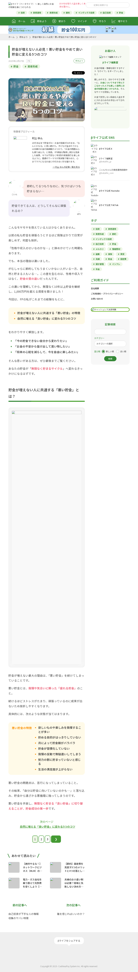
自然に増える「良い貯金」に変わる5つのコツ (47, 827)
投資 (23, 12)
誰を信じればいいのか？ (71, 914)
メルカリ (100, 249)
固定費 (123, 259)
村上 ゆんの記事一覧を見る (67, 166)
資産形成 (53, 12)
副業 (98, 254)
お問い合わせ (97, 298)
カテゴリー (99, 338)
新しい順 (110, 351)
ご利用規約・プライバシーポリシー (107, 293)
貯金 (121, 12)
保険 (110, 254)
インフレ (116, 264)
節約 (68, 12)
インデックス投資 (86, 12)
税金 (110, 259)
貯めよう (79, 60)
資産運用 (37, 12)
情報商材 (116, 249)
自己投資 (107, 12)
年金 (98, 269)
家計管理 (100, 264)
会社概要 (95, 288)
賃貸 (122, 254)
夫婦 (98, 259)
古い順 (123, 351)
